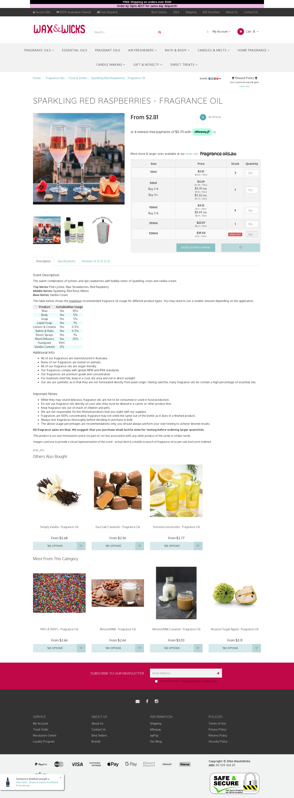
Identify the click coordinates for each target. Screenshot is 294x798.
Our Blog (156, 741)
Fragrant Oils (107, 50)
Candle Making (109, 64)
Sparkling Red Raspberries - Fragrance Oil (118, 78)
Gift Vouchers (211, 12)
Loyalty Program (44, 741)
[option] (79, 158)
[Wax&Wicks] (59, 28)
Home (37, 78)
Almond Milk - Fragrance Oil (118, 629)
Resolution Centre (44, 735)
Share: (204, 78)
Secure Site (42, 12)
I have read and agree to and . (188, 681)
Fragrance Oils (38, 50)
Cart (250, 31)
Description (43, 261)
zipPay (154, 735)
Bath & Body (176, 50)
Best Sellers (159, 12)
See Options (55, 545)
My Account (220, 31)
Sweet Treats (183, 64)
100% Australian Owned (75, 12)
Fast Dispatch (109, 12)
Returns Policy (218, 735)
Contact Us (251, 12)
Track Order (40, 729)
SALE (176, 12)
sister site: (192, 153)
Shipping (191, 12)
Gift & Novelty (146, 64)
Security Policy (218, 741)
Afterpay (155, 729)
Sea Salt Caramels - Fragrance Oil (117, 527)
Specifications (66, 261)
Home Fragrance (253, 50)
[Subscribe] (217, 673)
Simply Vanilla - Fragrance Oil (59, 527)
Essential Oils (74, 50)
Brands (96, 741)
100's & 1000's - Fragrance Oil (59, 629)
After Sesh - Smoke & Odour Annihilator (37, 782)
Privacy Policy (210, 681)
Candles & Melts (213, 50)
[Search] (159, 32)
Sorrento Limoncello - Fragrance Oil (176, 527)
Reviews (88, 261)
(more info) (244, 86)
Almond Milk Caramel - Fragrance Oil (176, 629)
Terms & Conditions (191, 681)
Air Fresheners (141, 50)
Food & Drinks (78, 78)
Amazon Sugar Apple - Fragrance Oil (235, 629)
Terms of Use (217, 723)
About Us (232, 12)
